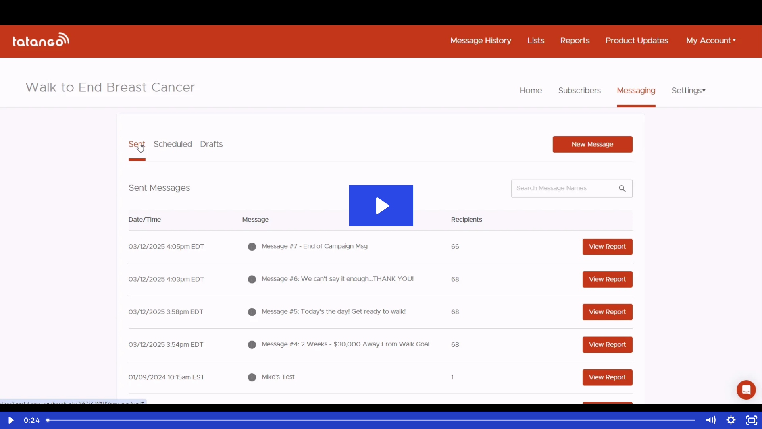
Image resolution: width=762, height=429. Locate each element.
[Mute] (710, 420)
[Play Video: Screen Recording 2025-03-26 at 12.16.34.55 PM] (381, 205)
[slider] (371, 420)
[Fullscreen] (751, 420)
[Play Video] (10, 420)
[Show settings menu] (731, 420)
